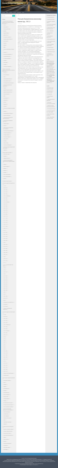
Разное (5, 125)
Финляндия (48, 81)
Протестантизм (6, 439)
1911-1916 (5, 260)
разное (5, 178)
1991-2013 (5, 371)
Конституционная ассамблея (8, 406)
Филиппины (53, 80)
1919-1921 (5, 363)
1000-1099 (5, 189)
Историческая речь (50, 47)
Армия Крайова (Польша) (8, 78)
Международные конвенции (8, 113)
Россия (52, 75)
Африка (5, 386)
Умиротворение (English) (51, 51)
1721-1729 (5, 220)
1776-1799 (5, 226)
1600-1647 (5, 334)
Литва (53, 71)
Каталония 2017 (6, 98)
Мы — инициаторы (50, 30)
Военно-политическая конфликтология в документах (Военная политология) (8, 70)
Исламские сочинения (7, 37)
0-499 (5, 185)
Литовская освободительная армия (9, 108)
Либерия (5, 106)
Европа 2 (5, 168)
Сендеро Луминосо (7, 134)
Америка (5, 156)
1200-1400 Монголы (7, 324)
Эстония (48, 82)
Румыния (48, 76)
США (50, 76)
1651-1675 (5, 212)
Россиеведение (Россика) (51, 108)
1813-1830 (5, 232)
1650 (4, 340)
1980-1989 (5, 290)
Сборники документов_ (7, 132)
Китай (51, 69)
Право (5, 437)
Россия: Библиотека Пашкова (12, 3)
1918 (4, 267)
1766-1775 (5, 224)
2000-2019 (5, 298)
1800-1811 (5, 228)
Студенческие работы (7, 58)
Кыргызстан (52, 70)
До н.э (5, 300)
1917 (4, 262)
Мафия (5, 45)
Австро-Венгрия (6, 74)
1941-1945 (5, 367)
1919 (4, 269)
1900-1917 (5, 359)
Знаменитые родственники (7, 181)
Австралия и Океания (7, 380)
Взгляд (15, 12)
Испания (48, 68)
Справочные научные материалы (8, 426)
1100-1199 (5, 191)
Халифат (5, 64)
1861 (4, 242)
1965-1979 (5, 288)
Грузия (48, 65)
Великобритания (6, 392)
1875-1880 (5, 248)
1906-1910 (5, 258)
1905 (4, 256)
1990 (4, 292)
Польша (48, 75)
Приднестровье (6, 123)
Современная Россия (7, 56)
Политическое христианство (8, 435)
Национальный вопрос (51, 19)
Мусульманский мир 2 (7, 176)
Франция (52, 81)
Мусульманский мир (7, 174)
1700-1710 (5, 216)
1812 (18, 14)
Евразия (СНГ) (6, 396)
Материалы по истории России (8, 302)
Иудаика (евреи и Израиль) (8, 39)
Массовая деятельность (51, 39)
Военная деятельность (51, 49)
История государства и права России (8, 183)
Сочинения (5, 304)
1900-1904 (5, 254)
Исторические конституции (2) (8, 404)
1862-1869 (5, 244)
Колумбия (54, 69)
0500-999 (5, 187)
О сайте (3, 12)
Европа (5, 164)
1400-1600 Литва (6, 330)
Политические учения (7, 433)
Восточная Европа (6, 394)
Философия (5, 62)
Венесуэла (48, 64)
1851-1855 (5, 238)
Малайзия (48, 72)
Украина (5, 60)
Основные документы (50, 17)
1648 (4, 336)
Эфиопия (51, 82)
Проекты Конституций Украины (8, 373)
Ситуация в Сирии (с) (7, 136)
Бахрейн (48, 62)
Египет (51, 65)
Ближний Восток (6, 388)
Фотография (6, 449)
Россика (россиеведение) (8, 54)
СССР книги (5, 306)
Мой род (10, 12)
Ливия (50, 71)
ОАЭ (48, 73)
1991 (4, 294)
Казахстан (48, 69)
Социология (5, 445)
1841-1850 (5, 236)
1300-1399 (5, 326)
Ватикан (5, 390)
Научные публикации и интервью (9, 49)
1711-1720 (5, 218)
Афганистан (52, 61)
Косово (5, 102)
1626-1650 (5, 210)
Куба (49, 70)
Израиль (5, 172)
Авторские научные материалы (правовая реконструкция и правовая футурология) (8, 22)
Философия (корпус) (7, 447)
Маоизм (5, 111)
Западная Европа (6, 398)
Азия (4, 76)
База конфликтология (7, 80)
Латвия (48, 71)
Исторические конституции (8, 402)
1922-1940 (5, 365)
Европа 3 (5, 170)
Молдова (53, 72)
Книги (23, 12)
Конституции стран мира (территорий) (9, 377)
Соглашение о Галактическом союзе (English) (50, 54)
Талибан (5, 140)
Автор (7, 12)
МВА (4, 47)
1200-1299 (5, 322)
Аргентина (48, 61)
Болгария (50, 62)
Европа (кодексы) (6, 166)
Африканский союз (7, 158)
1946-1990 (5, 369)
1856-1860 (5, 240)
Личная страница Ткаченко (8, 431)
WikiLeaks (5, 72)
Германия (51, 64)
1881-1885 (5, 250)
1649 (4, 338)
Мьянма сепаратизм (7, 115)
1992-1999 (5, 296)
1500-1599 (5, 332)
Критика (5, 43)
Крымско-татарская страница (8, 429)
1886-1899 (5, 252)
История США (49, 94)
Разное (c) (5, 52)
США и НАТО (6, 138)
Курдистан (5, 104)
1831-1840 (5, 234)
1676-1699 (5, 214)
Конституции (6, 41)
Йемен (52, 68)
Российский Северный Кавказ (8, 130)
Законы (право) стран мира (7, 152)
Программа (19, 12)
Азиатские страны (6, 154)
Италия (50, 68)
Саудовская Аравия (51, 77)
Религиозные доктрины (7, 443)
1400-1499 (5, 328)
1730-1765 (5, 222)
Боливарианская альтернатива (8, 82)
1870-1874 (5, 246)
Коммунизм (5, 100)
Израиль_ (5, 400)
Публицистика (6, 375)
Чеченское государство (7, 66)
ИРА (4, 96)
